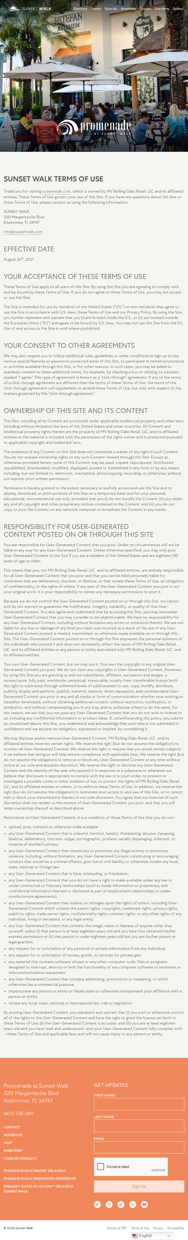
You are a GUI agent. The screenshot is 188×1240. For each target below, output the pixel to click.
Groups (145, 8)
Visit (8, 1143)
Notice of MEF (117, 1228)
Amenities (128, 8)
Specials (111, 8)
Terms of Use (140, 1228)
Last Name (104, 1117)
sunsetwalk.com (56, 191)
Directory (80, 8)
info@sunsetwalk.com (23, 231)
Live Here (162, 8)
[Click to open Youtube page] (144, 1204)
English (145, 1236)
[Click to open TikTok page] (121, 1204)
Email (99, 1138)
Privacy (158, 1228)
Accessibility (175, 1228)
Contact (12, 1127)
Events (96, 8)
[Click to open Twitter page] (132, 1204)
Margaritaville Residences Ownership (40, 1178)
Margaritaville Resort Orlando (34, 1171)
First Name (104, 1095)
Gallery (178, 8)
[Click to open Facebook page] (97, 1204)
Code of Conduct (20, 1158)
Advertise (13, 1135)
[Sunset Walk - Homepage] (28, 8)
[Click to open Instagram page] (109, 1204)
